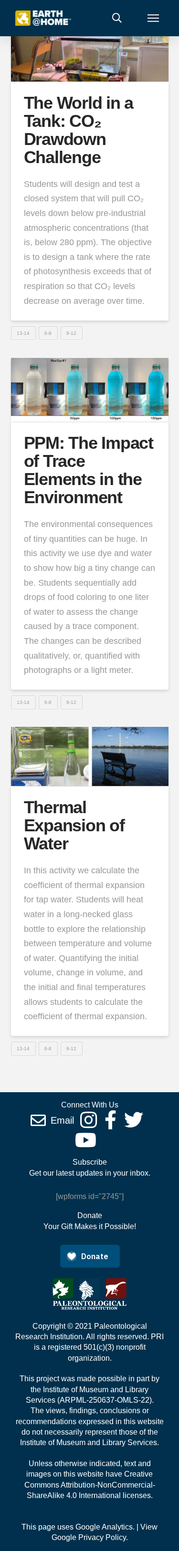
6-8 (48, 333)
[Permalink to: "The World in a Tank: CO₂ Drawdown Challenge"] (89, 50)
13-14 (23, 333)
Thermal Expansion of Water (74, 825)
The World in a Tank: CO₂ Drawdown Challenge (78, 129)
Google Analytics (104, 1527)
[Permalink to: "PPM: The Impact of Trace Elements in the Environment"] (89, 389)
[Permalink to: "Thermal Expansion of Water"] (89, 756)
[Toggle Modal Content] (116, 18)
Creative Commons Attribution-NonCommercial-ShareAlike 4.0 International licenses (89, 1484)
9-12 (71, 333)
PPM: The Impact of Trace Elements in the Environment (88, 470)
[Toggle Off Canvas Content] (153, 18)
